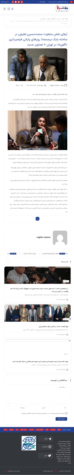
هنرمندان (42, 19)
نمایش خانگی (23, 430)
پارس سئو (5, 471)
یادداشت (31, 430)
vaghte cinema (54, 85)
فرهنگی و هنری (51, 19)
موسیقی (11, 430)
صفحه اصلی (64, 19)
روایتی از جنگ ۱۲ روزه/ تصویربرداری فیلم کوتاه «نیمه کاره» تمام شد (27, 254)
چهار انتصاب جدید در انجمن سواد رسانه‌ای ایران (53, 326)
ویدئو (59, 430)
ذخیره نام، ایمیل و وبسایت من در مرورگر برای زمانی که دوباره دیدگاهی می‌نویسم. (43, 413)
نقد (17, 430)
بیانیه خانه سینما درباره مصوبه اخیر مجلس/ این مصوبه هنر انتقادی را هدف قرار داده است (40, 361)
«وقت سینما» (56, 471)
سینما (58, 19)
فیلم (47, 430)
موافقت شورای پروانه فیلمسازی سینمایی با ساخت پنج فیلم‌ (50, 254)
